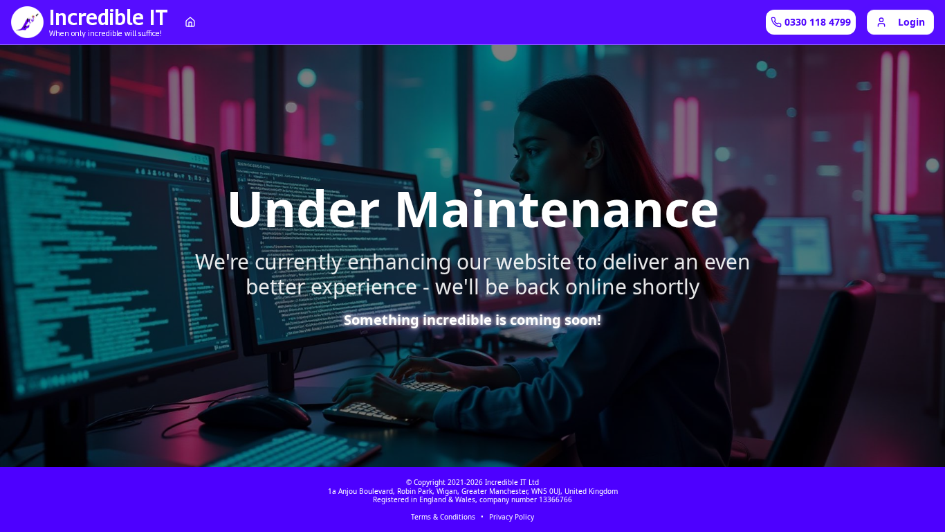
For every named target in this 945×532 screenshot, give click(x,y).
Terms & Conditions (443, 517)
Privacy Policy (511, 517)
